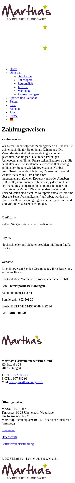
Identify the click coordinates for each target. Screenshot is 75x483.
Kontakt (15, 108)
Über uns (15, 72)
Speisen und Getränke (23, 98)
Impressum (8, 430)
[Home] (27, 20)
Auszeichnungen (28, 94)
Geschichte (25, 76)
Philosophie (25, 80)
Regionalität (25, 83)
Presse (14, 116)
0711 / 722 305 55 (16, 375)
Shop (13, 105)
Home (13, 69)
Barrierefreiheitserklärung (18, 444)
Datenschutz (9, 437)
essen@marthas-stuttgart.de (26, 382)
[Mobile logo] (27, 479)
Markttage (24, 90)
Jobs (12, 112)
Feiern (14, 101)
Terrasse (23, 87)
